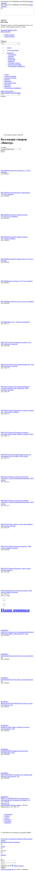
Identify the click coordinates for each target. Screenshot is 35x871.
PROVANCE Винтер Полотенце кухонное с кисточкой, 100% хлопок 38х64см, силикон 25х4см (17, 433)
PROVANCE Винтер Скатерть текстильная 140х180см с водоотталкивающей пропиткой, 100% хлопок (17, 502)
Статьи (6, 817)
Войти (3, 91)
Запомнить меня (6, 866)
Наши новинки (15, 610)
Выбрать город (12, 30)
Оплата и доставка (10, 78)
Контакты (11, 58)
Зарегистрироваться (7, 869)
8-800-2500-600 (5, 32)
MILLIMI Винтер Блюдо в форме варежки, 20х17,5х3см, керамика (14, 237)
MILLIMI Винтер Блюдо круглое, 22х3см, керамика (17, 301)
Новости (11, 56)
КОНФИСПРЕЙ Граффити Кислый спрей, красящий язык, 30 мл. (14, 751)
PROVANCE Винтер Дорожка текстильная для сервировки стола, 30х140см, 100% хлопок (16, 455)
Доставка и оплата (14, 63)
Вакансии (11, 61)
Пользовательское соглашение (10, 842)
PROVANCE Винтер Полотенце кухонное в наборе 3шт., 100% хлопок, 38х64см (17, 411)
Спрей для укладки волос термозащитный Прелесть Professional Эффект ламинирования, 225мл (17, 632)
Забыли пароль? (19, 866)
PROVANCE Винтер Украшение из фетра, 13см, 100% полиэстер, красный (16, 343)
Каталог (3, 20)
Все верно (4, 30)
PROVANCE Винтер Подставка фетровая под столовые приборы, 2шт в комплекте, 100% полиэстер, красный (15, 388)
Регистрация (9, 91)
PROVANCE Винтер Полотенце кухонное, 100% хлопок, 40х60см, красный (16, 591)
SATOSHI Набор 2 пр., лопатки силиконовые (15, 322)
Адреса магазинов (13, 50)
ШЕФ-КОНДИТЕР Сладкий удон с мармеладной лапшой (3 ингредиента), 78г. (16, 775)
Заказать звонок (9, 36)
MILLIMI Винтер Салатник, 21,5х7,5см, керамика (17, 281)
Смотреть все (5, 803)
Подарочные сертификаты (16, 66)
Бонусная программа (14, 64)
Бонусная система (10, 83)
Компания (10, 53)
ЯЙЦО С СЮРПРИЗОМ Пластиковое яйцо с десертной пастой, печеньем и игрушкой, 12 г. (15, 799)
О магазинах (12, 54)
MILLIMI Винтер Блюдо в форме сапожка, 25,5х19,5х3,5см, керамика (14, 215)
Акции (9, 47)
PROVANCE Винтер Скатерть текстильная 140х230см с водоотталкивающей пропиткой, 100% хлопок (17, 478)
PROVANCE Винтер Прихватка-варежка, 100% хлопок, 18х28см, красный (16, 547)
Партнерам (11, 59)
